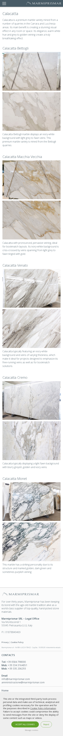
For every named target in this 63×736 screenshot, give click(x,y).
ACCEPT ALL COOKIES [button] (25, 724)
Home (5, 690)
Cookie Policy (17, 642)
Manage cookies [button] (31, 730)
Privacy (5, 642)
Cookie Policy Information (43, 708)
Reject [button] (46, 724)
